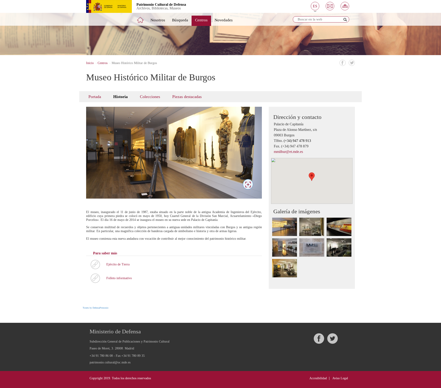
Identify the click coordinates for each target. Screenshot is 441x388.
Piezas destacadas (187, 96)
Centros (201, 20)
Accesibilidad (318, 378)
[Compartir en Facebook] (342, 63)
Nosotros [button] (157, 20)
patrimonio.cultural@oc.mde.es (110, 362)
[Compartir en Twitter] (352, 63)
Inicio (90, 63)
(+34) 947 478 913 (297, 141)
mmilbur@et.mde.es (288, 152)
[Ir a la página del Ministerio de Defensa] (105, 6)
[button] (315, 6)
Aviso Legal (340, 378)
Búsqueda (180, 20)
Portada (94, 96)
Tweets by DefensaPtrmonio (95, 307)
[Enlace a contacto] (330, 6)
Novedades (224, 20)
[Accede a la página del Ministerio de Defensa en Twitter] (332, 338)
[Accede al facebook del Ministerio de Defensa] (319, 338)
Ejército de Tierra (118, 264)
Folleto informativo (119, 278)
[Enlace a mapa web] (345, 6)
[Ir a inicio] (143, 18)
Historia (120, 96)
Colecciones (150, 96)
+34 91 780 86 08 (101, 355)
